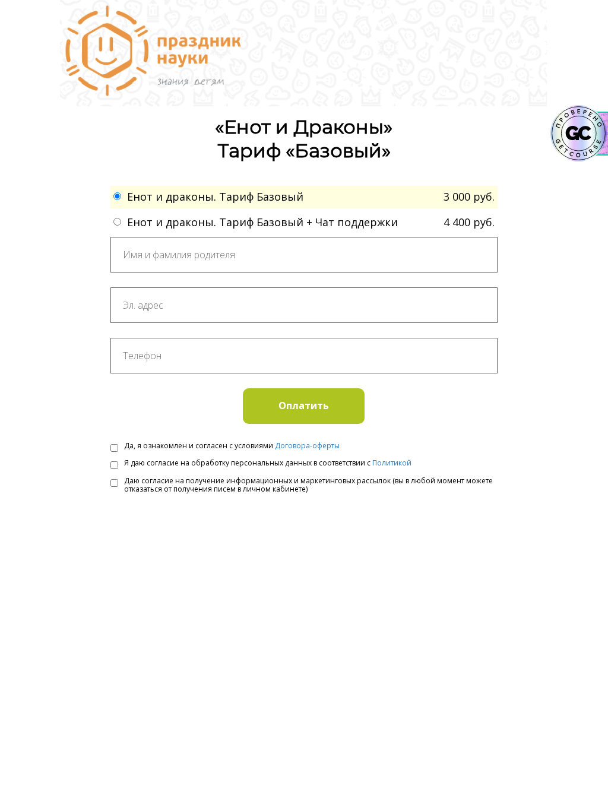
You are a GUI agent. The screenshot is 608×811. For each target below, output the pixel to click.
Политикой (391, 463)
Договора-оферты (307, 446)
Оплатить (303, 405)
